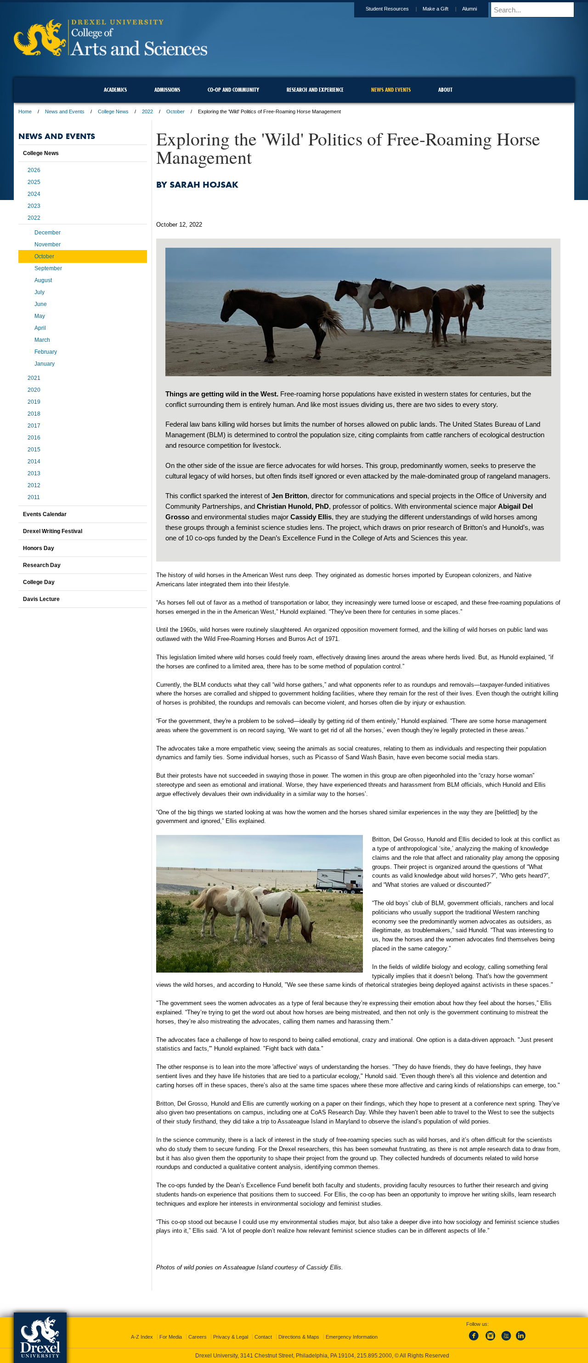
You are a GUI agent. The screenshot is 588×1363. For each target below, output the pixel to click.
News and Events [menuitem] (391, 89)
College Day (39, 582)
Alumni (469, 8)
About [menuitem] (445, 89)
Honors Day (38, 548)
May (39, 316)
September (48, 268)
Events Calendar (45, 514)
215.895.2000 (374, 1355)
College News (113, 111)
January (44, 364)
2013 (34, 473)
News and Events (65, 111)
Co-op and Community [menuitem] (233, 89)
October (175, 111)
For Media (170, 1337)
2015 (34, 449)
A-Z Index (142, 1337)
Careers (197, 1337)
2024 (34, 194)
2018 (34, 414)
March (42, 340)
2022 (147, 111)
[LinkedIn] (521, 1341)
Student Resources (387, 8)
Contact (263, 1337)
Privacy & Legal (230, 1337)
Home (25, 111)
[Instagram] (491, 1341)
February (45, 352)
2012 (34, 485)
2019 (34, 402)
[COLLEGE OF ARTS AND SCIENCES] (110, 53)
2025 (34, 182)
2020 (34, 390)
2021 (34, 378)
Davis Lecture (41, 599)
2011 (34, 497)
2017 (34, 426)
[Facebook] (475, 1341)
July (39, 292)
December (47, 232)
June (40, 304)
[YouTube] (506, 1341)
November (47, 244)
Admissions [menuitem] (167, 89)
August (43, 280)
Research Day (42, 565)
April (40, 328)
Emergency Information (352, 1337)
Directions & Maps (298, 1337)
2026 (34, 170)
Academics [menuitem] (115, 89)
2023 (34, 206)
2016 (34, 437)
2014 (34, 461)
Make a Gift (435, 8)
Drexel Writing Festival (52, 531)
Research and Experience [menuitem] (315, 89)
